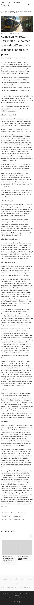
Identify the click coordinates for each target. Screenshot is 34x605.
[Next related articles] (31, 536)
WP (11, 597)
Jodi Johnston (6, 58)
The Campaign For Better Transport (16, 593)
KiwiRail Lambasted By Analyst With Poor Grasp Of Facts (9, 560)
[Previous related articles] (27, 536)
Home (2, 11)
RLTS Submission (23, 558)
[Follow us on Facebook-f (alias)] (19, 602)
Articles (7, 11)
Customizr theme (25, 597)
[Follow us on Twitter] (17, 602)
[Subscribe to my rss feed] (14, 602)
